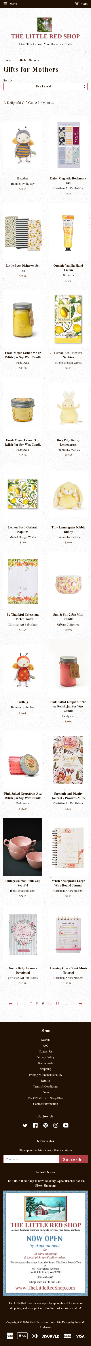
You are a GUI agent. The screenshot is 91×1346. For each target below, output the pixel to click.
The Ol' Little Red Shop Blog (45, 1098)
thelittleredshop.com (42, 1322)
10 (49, 1003)
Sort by (8, 80)
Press (45, 1092)
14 (73, 1003)
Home (7, 60)
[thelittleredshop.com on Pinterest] (45, 1126)
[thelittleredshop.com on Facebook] (35, 1126)
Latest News (45, 1172)
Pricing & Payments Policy (45, 1075)
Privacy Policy (45, 1057)
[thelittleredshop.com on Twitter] (25, 1126)
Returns (45, 1080)
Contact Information (45, 1104)
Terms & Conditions (45, 1086)
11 (57, 1003)
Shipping (45, 1069)
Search (45, 1040)
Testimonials (45, 1063)
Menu (13, 3)
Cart (84, 4)
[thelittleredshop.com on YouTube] (65, 1126)
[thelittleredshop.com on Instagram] (55, 1126)
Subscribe (73, 1160)
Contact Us (45, 1051)
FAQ (45, 1045)
